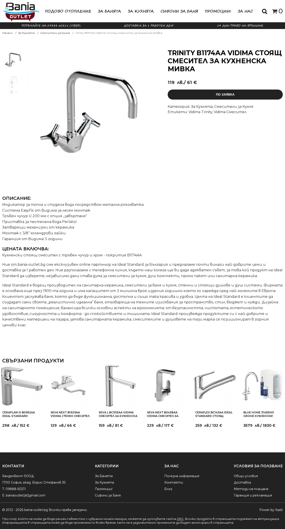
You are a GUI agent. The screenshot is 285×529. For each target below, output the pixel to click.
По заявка (225, 94)
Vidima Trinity (200, 112)
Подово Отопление (68, 11)
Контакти (173, 482)
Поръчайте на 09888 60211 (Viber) (51, 25)
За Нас (245, 11)
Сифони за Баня (179, 11)
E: (3, 495)
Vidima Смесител (230, 112)
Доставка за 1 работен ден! (149, 25)
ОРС (180, 519)
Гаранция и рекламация (253, 495)
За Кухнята (141, 11)
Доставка (242, 482)
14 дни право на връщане (240, 25)
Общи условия (246, 476)
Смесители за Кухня (233, 106)
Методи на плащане (251, 489)
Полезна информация (181, 476)
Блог (168, 489)
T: (3, 489)
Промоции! (218, 11)
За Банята (109, 11)
